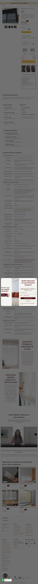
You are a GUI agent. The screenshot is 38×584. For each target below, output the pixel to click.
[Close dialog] (36, 279)
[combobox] (21, 295)
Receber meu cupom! (28, 298)
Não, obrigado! (28, 301)
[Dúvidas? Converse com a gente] (2, 580)
